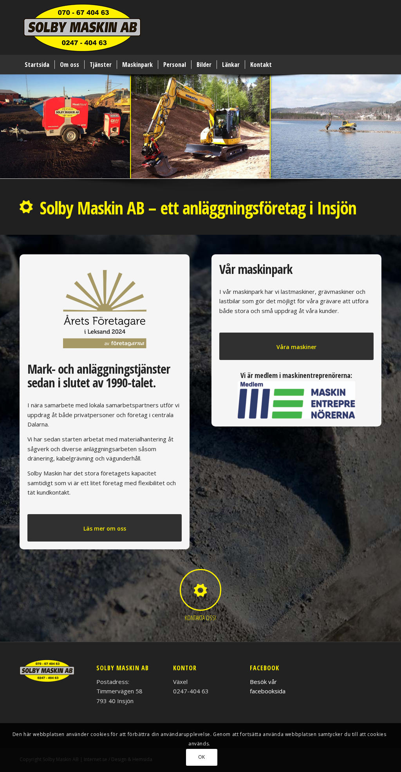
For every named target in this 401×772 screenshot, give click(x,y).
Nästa (394, 118)
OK (201, 757)
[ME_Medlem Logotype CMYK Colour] (296, 400)
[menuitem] (37, 64)
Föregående (7, 118)
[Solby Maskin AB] (82, 29)
